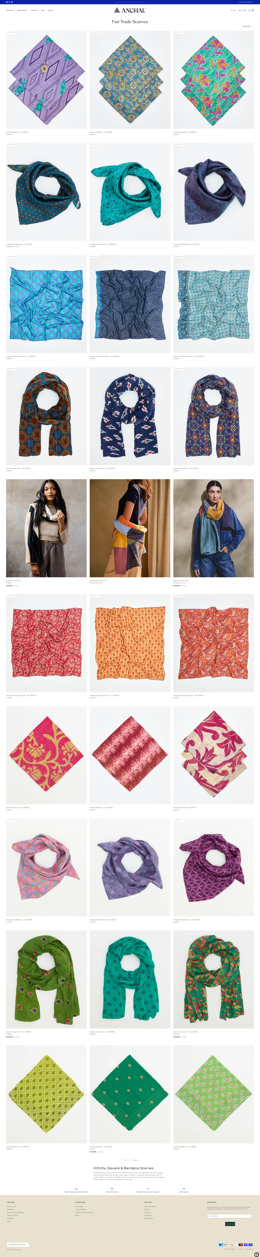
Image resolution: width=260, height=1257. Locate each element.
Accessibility (249, 1249)
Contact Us (11, 1206)
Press (77, 1215)
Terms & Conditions (230, 1249)
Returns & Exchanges (15, 1212)
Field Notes (148, 1218)
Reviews (10, 1218)
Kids (42, 10)
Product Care (12, 1215)
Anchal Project (16, 1249)
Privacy (240, 1249)
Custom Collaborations (84, 1212)
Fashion (34, 10)
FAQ (8, 1221)
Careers (147, 1212)
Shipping (10, 1209)
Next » (136, 1160)
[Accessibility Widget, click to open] (256, 1254)
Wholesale (79, 1206)
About (50, 10)
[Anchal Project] (130, 10)
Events (147, 1209)
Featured (9, 10)
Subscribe (230, 1224)
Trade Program (81, 1209)
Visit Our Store (150, 1206)
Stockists (148, 1215)
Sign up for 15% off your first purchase (130, 2)
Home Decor (22, 10)
